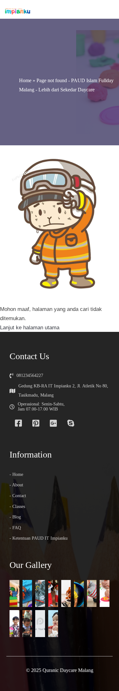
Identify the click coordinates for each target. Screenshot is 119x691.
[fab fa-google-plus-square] (53, 423)
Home (25, 80)
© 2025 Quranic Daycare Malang (59, 670)
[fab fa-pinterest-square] (35, 423)
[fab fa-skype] (70, 423)
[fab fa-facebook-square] (18, 423)
